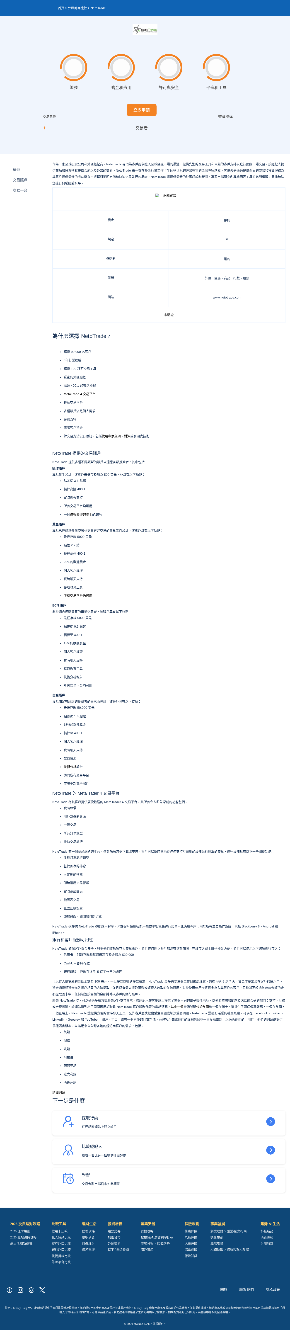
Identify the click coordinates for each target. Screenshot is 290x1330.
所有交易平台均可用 (78, 595)
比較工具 (59, 1224)
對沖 (127, 436)
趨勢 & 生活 (270, 1224)
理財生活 (89, 1224)
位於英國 (202, 1007)
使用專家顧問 (111, 436)
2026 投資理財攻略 (25, 1224)
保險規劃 (192, 1224)
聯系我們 (246, 1289)
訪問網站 (58, 1092)
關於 (223, 1289)
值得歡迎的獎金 (81, 514)
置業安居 (148, 1224)
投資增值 (115, 1224)
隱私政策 (273, 1289)
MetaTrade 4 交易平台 (80, 394)
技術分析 (70, 767)
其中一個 (177, 1007)
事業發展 (217, 1224)
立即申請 (141, 110)
